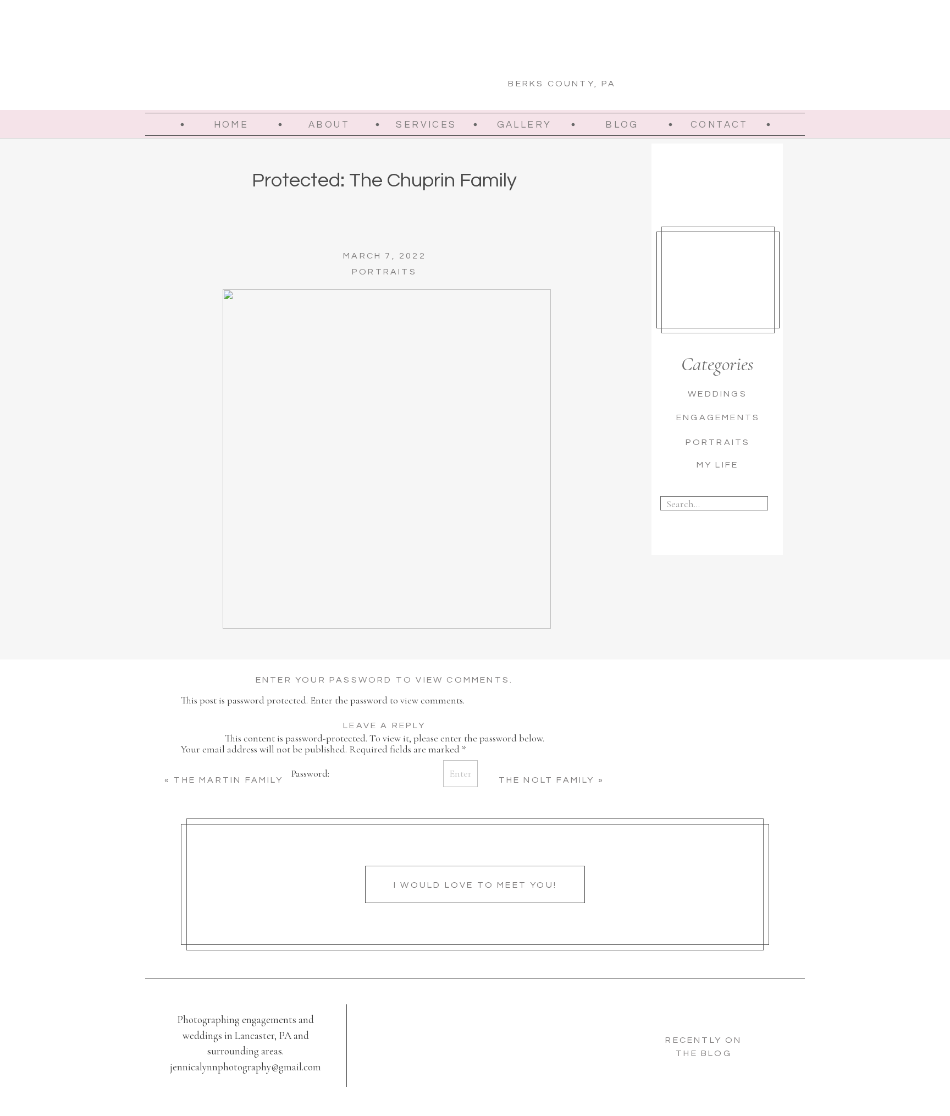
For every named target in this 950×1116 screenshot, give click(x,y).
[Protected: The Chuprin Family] (387, 459)
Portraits (384, 271)
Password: (311, 773)
